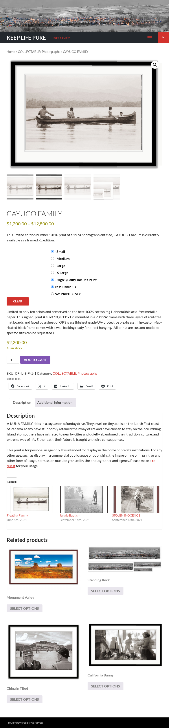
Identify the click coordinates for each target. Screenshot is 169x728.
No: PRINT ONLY (68, 294)
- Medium (62, 258)
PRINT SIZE (15, 250)
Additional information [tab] (54, 402)
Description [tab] (22, 402)
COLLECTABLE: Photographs (39, 52)
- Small (60, 251)
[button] (155, 65)
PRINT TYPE (15, 278)
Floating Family (17, 515)
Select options (24, 608)
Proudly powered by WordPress (25, 722)
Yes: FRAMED (65, 287)
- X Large (61, 272)
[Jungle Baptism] (84, 499)
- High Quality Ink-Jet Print (76, 280)
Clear (17, 301)
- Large (60, 265)
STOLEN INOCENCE (126, 515)
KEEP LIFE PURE (26, 37)
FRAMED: (14, 285)
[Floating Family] (31, 499)
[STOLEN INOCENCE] (136, 499)
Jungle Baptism (70, 515)
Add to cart (35, 360)
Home (11, 52)
